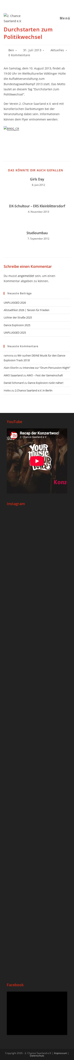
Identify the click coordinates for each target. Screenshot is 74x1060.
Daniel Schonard (14, 383)
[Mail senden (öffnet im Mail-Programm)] (40, 5)
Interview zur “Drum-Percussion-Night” (46, 368)
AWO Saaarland (13, 375)
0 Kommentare (19, 55)
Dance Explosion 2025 (17, 325)
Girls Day (37, 179)
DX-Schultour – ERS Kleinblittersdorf (37, 206)
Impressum (60, 1053)
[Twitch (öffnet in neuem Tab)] (50, 5)
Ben (11, 50)
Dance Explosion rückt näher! (45, 383)
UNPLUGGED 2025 (15, 332)
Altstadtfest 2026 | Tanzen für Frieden (26, 310)
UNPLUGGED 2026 (15, 302)
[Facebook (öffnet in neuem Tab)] (24, 5)
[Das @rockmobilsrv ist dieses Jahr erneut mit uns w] (37, 934)
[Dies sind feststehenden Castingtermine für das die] (37, 547)
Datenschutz (37, 1055)
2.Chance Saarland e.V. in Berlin (33, 390)
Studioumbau (37, 233)
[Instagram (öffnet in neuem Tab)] (29, 5)
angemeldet (26, 276)
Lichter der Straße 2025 (18, 317)
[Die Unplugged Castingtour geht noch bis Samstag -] (37, 680)
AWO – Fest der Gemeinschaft (45, 375)
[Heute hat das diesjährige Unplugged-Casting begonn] (37, 761)
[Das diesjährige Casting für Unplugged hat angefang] (37, 620)
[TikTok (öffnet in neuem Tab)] (45, 5)
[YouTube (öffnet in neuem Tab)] (35, 5)
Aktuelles (57, 50)
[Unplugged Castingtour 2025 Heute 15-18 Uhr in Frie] (37, 858)
